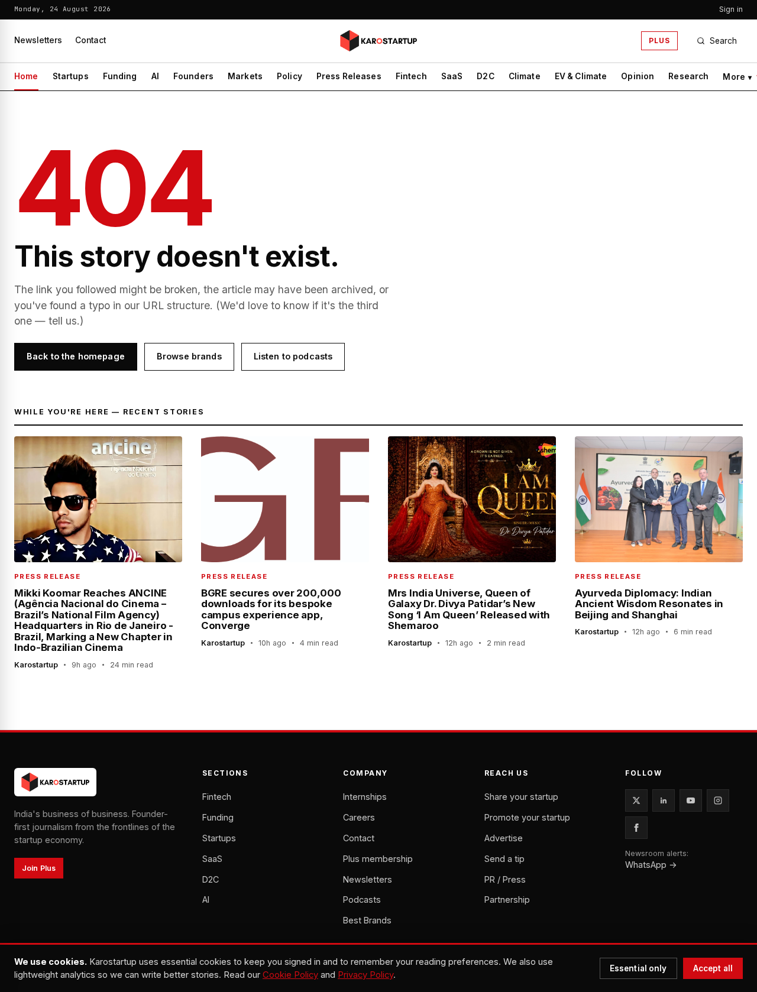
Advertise (503, 838)
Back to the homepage (76, 356)
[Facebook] (636, 827)
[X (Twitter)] (636, 800)
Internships (365, 797)
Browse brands (189, 356)
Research (688, 76)
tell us (62, 321)
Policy (289, 76)
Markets (245, 76)
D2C (485, 76)
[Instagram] (718, 800)
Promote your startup (527, 817)
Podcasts (362, 899)
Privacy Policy (365, 975)
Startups (71, 76)
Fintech (411, 76)
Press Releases (348, 76)
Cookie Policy (290, 975)
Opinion (637, 76)
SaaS (452, 76)
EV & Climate (581, 76)
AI (155, 76)
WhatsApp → (651, 865)
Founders (193, 76)
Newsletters (38, 40)
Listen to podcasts (293, 356)
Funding (120, 76)
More (737, 77)
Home (26, 76)
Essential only (638, 968)
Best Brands (367, 920)
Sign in (731, 9)
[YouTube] (691, 800)
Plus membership (378, 859)
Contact (90, 40)
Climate (525, 76)
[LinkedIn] (663, 800)
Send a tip (504, 859)
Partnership (507, 899)
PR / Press (505, 879)
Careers (359, 817)
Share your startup (521, 797)
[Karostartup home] (378, 40)
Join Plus (39, 868)
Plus (659, 40)
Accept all (713, 968)
